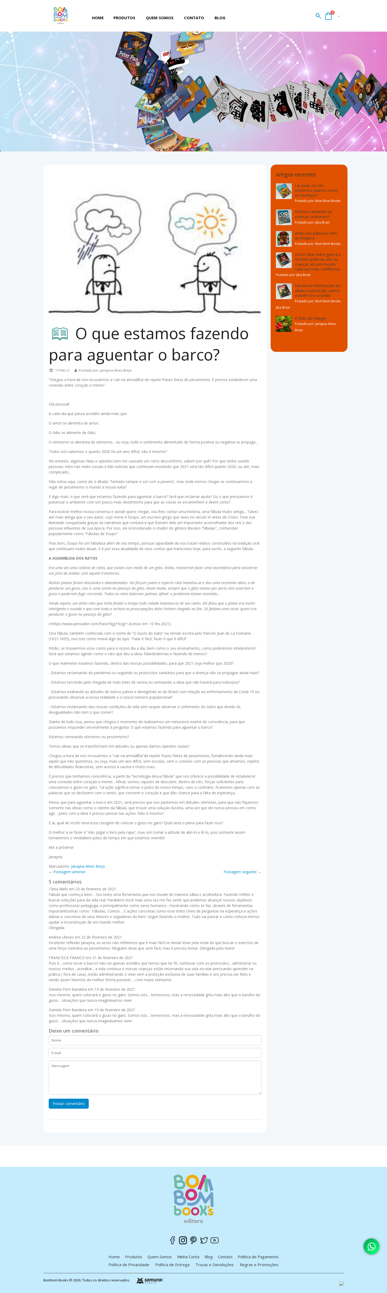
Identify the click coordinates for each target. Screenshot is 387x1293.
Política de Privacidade (128, 1264)
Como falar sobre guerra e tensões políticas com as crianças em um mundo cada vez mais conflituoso (318, 262)
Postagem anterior (69, 871)
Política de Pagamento (258, 1256)
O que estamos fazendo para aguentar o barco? (149, 343)
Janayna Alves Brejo (88, 866)
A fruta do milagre (310, 318)
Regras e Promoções (259, 1264)
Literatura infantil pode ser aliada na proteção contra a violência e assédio (318, 290)
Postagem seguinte (240, 871)
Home (114, 1256)
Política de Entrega (172, 1264)
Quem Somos (159, 1256)
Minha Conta (188, 1256)
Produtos (133, 1256)
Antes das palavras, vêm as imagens (316, 236)
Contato (225, 1256)
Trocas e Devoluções (214, 1264)
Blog (209, 1256)
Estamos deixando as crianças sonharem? (313, 214)
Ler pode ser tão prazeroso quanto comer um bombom (316, 190)
